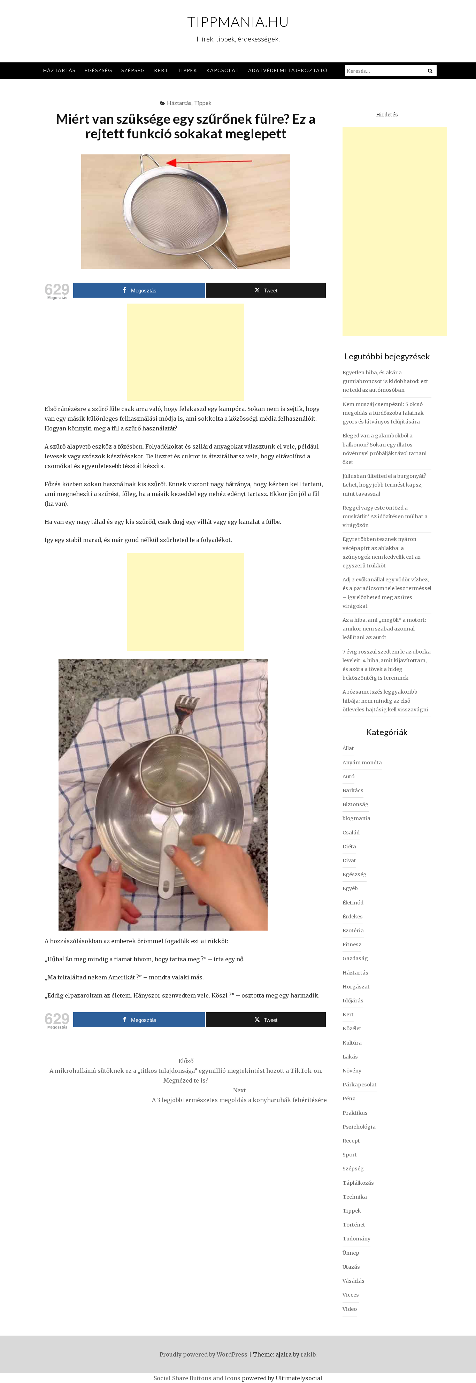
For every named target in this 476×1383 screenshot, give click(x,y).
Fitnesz (352, 944)
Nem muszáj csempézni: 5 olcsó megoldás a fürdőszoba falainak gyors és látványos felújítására (383, 413)
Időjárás (353, 1001)
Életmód (353, 903)
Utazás (351, 1267)
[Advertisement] (185, 352)
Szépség (133, 70)
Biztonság (356, 804)
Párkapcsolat (360, 1085)
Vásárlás (353, 1281)
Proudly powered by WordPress (203, 1354)
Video (350, 1309)
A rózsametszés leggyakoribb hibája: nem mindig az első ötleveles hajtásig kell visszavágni (385, 700)
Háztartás (59, 70)
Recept (351, 1141)
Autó (348, 776)
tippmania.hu (238, 21)
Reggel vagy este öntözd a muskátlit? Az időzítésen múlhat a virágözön (385, 516)
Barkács (353, 790)
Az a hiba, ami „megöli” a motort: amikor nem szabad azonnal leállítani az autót (384, 629)
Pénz (349, 1098)
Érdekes (353, 917)
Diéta (349, 846)
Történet (354, 1225)
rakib (308, 1354)
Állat (348, 748)
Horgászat (356, 987)
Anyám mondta (362, 762)
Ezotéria (353, 930)
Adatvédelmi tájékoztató (288, 70)
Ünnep (351, 1253)
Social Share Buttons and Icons (197, 1378)
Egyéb (350, 888)
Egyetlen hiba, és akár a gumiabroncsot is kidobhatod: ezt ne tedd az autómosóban (385, 381)
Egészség (98, 70)
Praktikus (355, 1113)
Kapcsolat (222, 70)
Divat (349, 860)
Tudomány (356, 1239)
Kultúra (352, 1043)
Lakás (350, 1057)
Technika (355, 1197)
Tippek (187, 70)
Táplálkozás (358, 1183)
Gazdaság (355, 958)
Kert (161, 70)
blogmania (356, 818)
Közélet (352, 1028)
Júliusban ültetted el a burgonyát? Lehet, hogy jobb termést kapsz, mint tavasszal (384, 485)
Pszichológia (359, 1127)
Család (351, 833)
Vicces (351, 1295)
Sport (350, 1155)
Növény (352, 1071)
